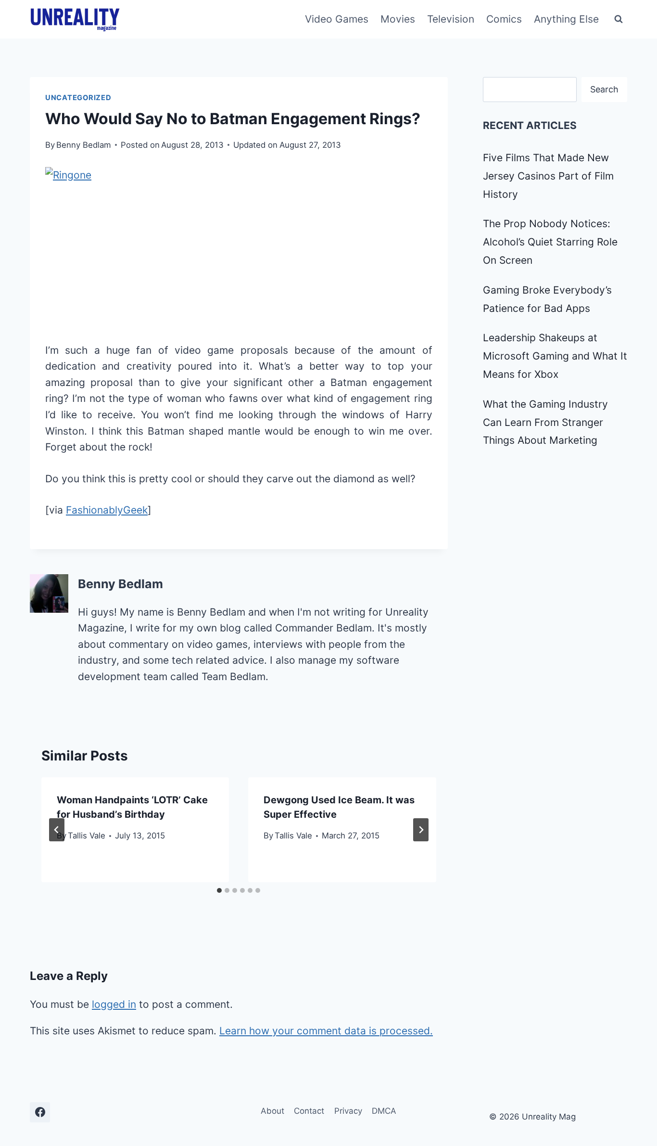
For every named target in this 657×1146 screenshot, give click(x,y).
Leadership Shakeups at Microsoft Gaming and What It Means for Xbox (555, 356)
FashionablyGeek (107, 510)
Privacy (348, 1111)
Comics (504, 19)
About (272, 1111)
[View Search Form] (618, 19)
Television (450, 19)
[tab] (219, 890)
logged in (114, 1004)
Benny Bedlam (83, 145)
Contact (309, 1111)
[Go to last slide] (56, 829)
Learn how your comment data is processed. (326, 1031)
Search (604, 89)
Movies (397, 19)
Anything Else (566, 19)
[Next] (421, 829)
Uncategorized (78, 97)
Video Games (336, 19)
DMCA (384, 1111)
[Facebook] (40, 1112)
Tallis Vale (86, 835)
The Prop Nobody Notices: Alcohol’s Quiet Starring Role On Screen (550, 242)
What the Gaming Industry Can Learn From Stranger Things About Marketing (545, 422)
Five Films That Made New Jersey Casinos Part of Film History (548, 176)
